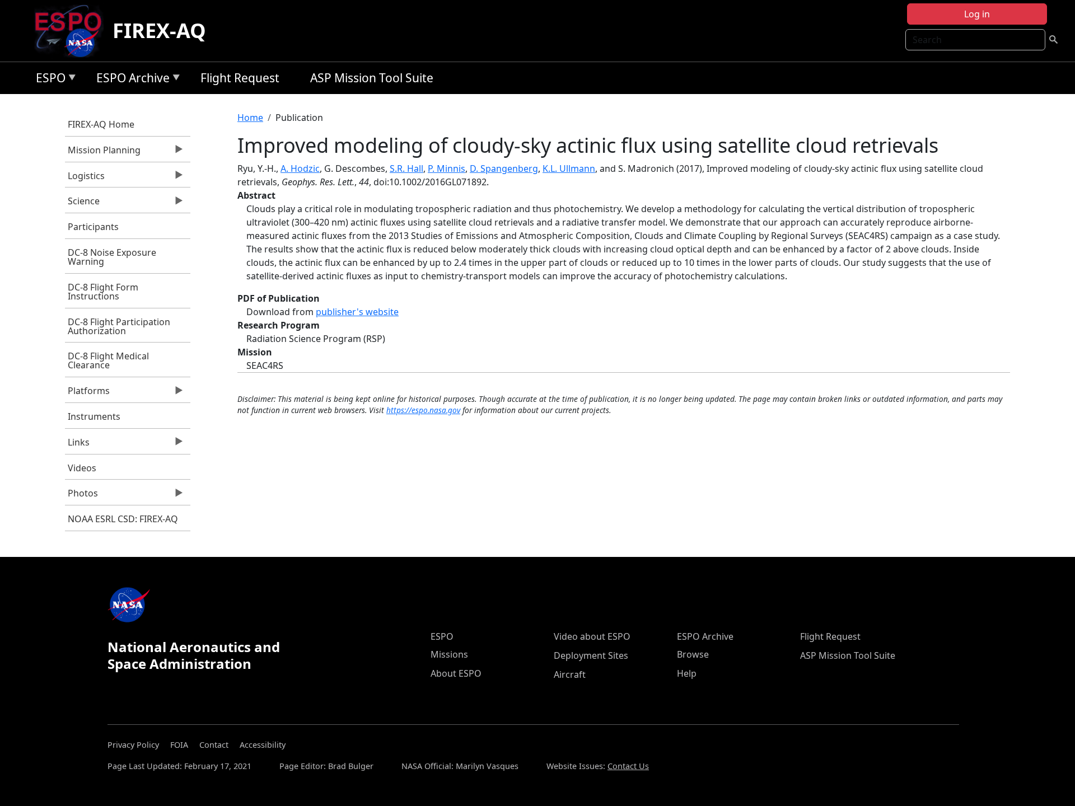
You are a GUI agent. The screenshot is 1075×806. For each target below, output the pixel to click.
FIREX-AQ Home (101, 124)
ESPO (48, 80)
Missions (449, 654)
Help (687, 673)
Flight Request (239, 78)
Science (82, 204)
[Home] (72, 31)
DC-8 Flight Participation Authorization (119, 326)
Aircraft (570, 674)
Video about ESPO (592, 636)
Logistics (85, 179)
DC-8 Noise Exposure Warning (112, 257)
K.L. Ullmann (569, 168)
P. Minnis (446, 168)
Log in (977, 14)
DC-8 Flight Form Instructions (103, 291)
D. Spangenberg (504, 168)
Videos (82, 468)
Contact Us (628, 766)
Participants (93, 227)
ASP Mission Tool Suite (371, 78)
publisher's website (357, 312)
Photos (81, 496)
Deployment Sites (591, 655)
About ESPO (456, 673)
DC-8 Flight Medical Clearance (108, 360)
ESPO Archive (130, 80)
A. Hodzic (300, 168)
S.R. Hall (406, 168)
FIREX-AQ (159, 30)
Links (77, 445)
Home (250, 117)
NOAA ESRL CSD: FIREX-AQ (123, 519)
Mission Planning (103, 153)
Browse (693, 654)
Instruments (94, 416)
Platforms (87, 393)
